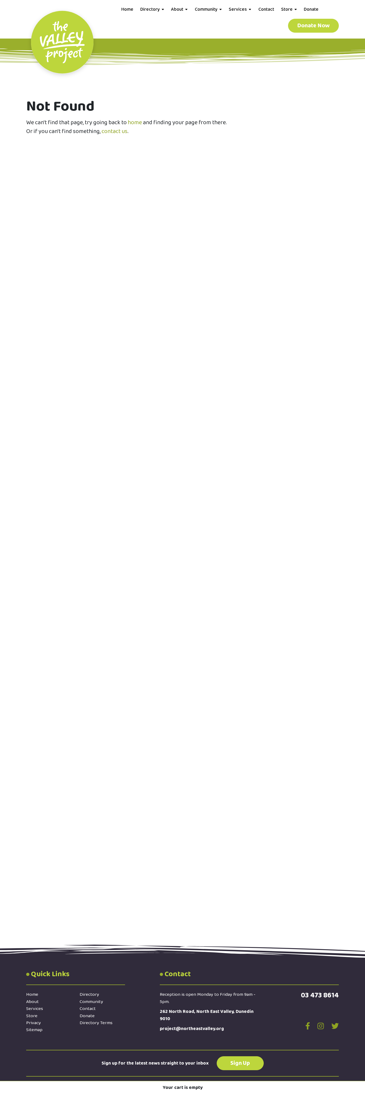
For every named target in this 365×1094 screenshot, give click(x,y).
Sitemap (34, 1030)
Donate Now (313, 26)
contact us (114, 131)
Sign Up (240, 1063)
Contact (266, 9)
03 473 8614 (320, 995)
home (135, 122)
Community (206, 9)
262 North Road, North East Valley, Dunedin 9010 (207, 1015)
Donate (311, 9)
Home (127, 9)
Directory (150, 9)
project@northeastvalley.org (192, 1028)
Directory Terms (96, 1023)
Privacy (33, 1023)
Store (287, 9)
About (177, 9)
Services (238, 9)
